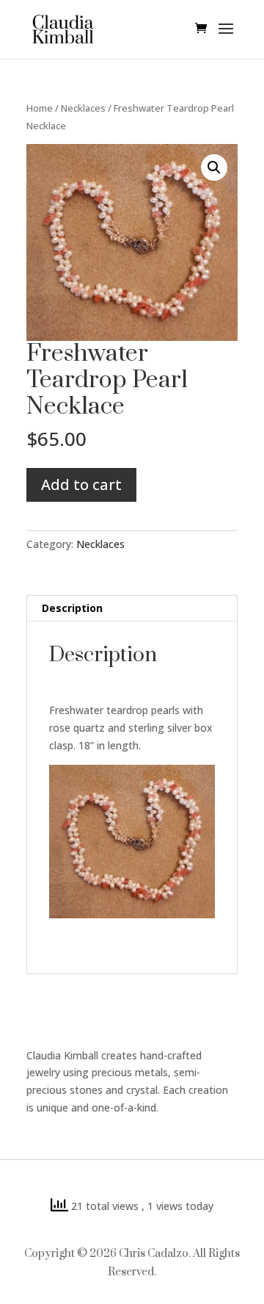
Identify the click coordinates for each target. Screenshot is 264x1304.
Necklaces (83, 108)
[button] (214, 167)
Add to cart (81, 484)
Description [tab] (72, 608)
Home (39, 108)
